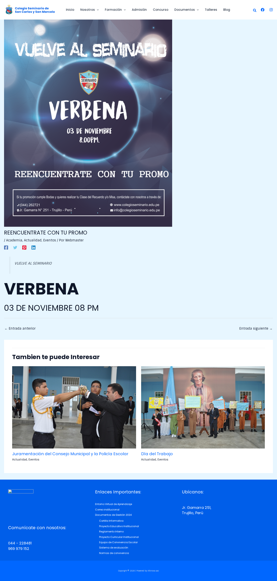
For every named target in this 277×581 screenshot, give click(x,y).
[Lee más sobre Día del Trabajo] (203, 407)
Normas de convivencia (114, 553)
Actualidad (33, 240)
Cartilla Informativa (111, 520)
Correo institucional (107, 509)
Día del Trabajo (157, 454)
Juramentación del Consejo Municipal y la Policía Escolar (70, 454)
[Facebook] (262, 10)
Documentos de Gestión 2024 (113, 515)
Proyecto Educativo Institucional (119, 526)
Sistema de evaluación (113, 547)
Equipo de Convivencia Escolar (118, 542)
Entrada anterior (19, 328)
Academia (14, 240)
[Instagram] (271, 10)
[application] (97, 10)
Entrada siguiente (256, 328)
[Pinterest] (24, 247)
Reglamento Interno (111, 531)
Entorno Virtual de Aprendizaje (113, 504)
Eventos (49, 240)
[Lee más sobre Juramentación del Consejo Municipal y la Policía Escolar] (74, 407)
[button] (255, 10)
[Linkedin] (33, 247)
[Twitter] (15, 247)
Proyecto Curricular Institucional (119, 537)
